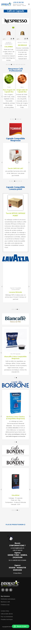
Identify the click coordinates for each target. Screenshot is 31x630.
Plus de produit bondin (15, 524)
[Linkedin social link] (10, 590)
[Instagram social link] (6, 590)
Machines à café (5, 602)
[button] (20, 626)
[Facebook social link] (2, 590)
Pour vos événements (7, 616)
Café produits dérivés (7, 613)
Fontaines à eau (5, 604)
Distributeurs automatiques (8, 599)
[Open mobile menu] (29, 4)
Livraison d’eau (5, 611)
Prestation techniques (7, 619)
